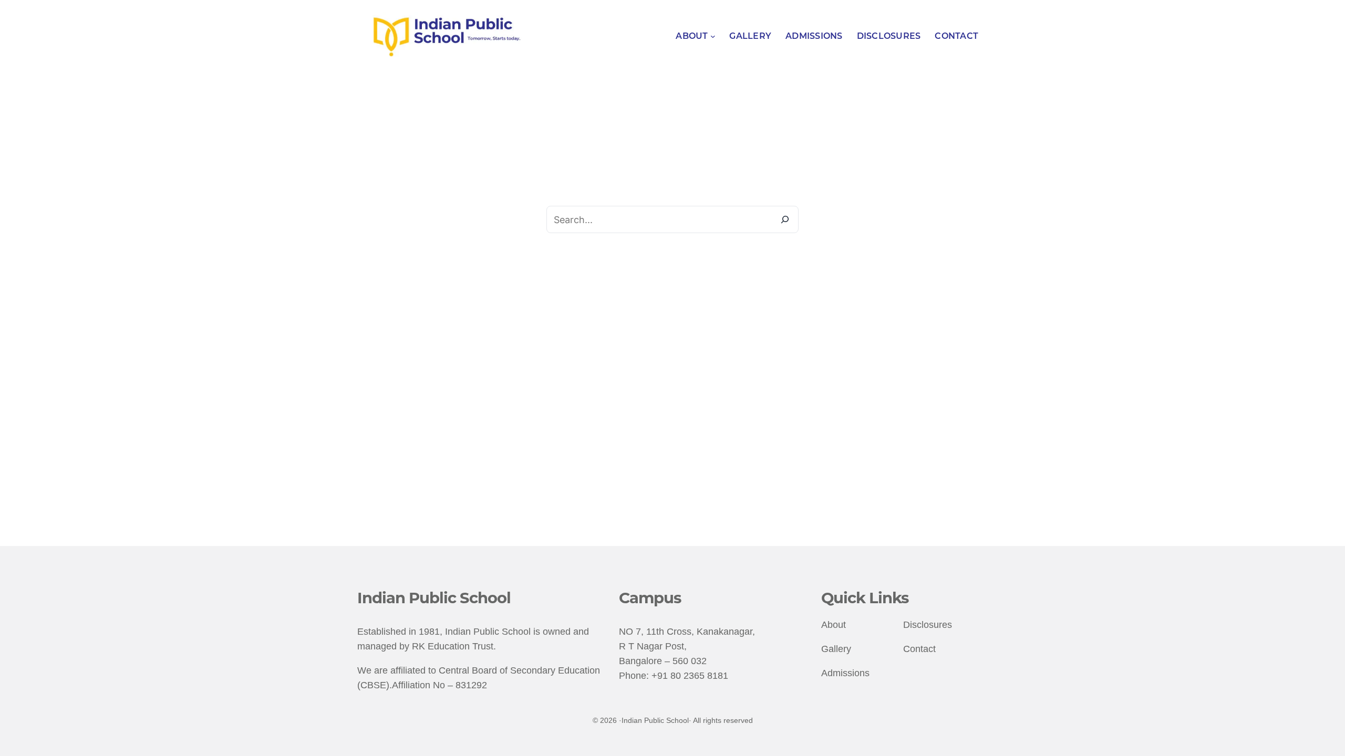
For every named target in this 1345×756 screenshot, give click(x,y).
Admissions (845, 673)
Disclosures (927, 625)
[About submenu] (713, 36)
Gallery (836, 649)
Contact (919, 649)
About (833, 625)
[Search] (785, 219)
